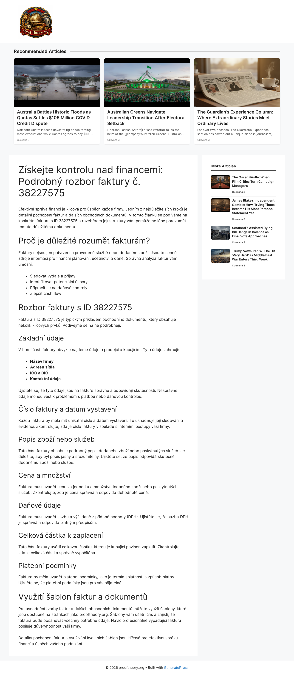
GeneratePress (176, 667)
